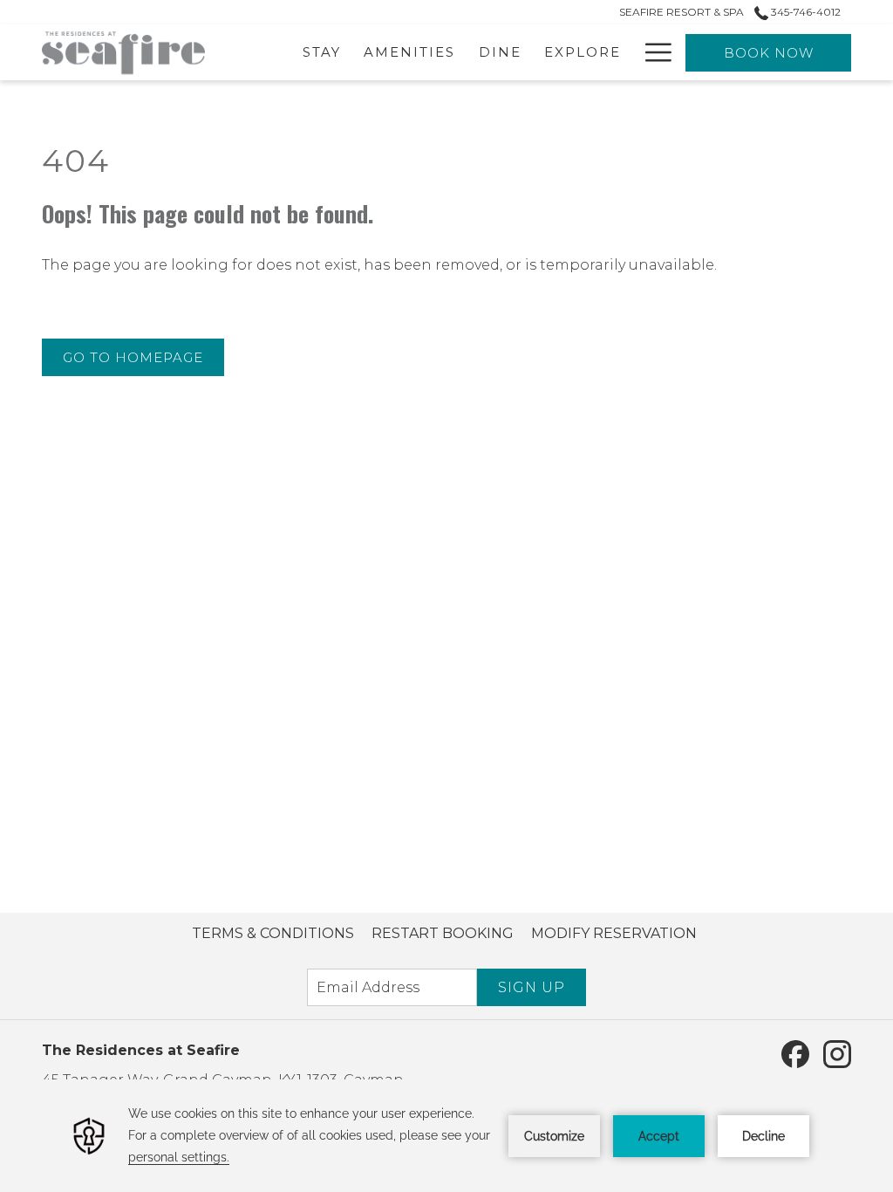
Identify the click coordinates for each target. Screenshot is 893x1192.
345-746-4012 (804, 11)
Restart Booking (443, 933)
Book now (769, 53)
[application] (446, 1135)
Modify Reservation (614, 933)
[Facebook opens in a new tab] (795, 1053)
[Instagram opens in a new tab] (837, 1053)
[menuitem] (273, 933)
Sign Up (531, 987)
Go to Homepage (133, 357)
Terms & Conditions (273, 933)
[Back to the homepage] (123, 52)
